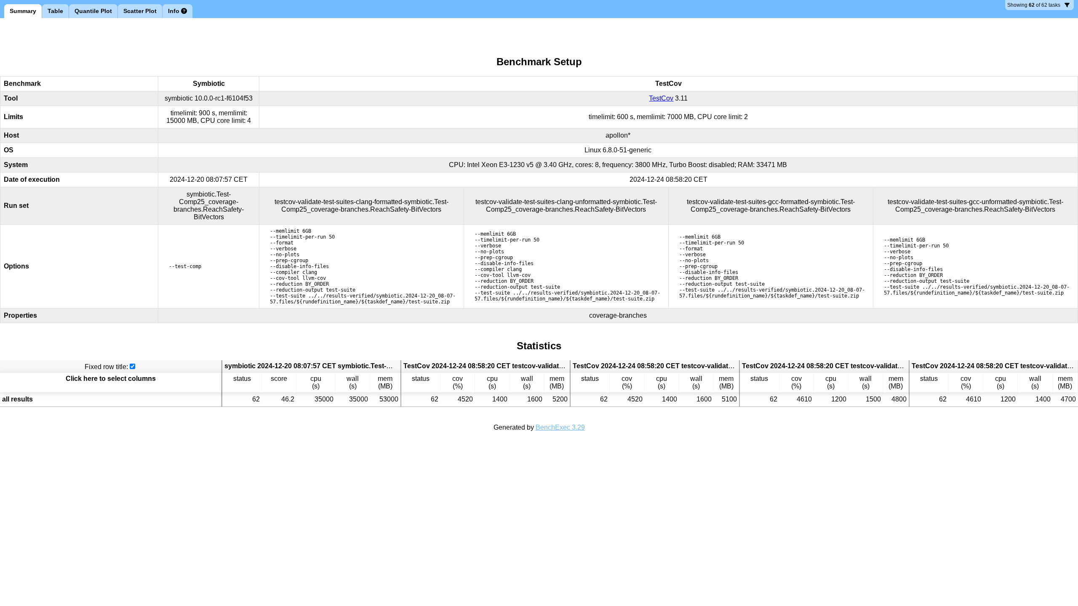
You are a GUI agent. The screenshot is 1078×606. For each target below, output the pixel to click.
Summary (23, 11)
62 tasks (1033, 6)
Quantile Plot (93, 11)
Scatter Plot (140, 11)
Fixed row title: (106, 366)
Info (173, 11)
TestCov (661, 98)
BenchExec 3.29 (560, 427)
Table (55, 11)
